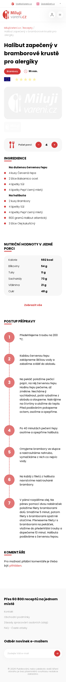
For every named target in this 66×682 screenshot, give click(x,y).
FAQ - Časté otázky (15, 628)
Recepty (28, 28)
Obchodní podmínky (17, 617)
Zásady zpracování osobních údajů (26, 622)
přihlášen (15, 566)
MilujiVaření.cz (12, 28)
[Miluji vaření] (14, 14)
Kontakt (8, 611)
